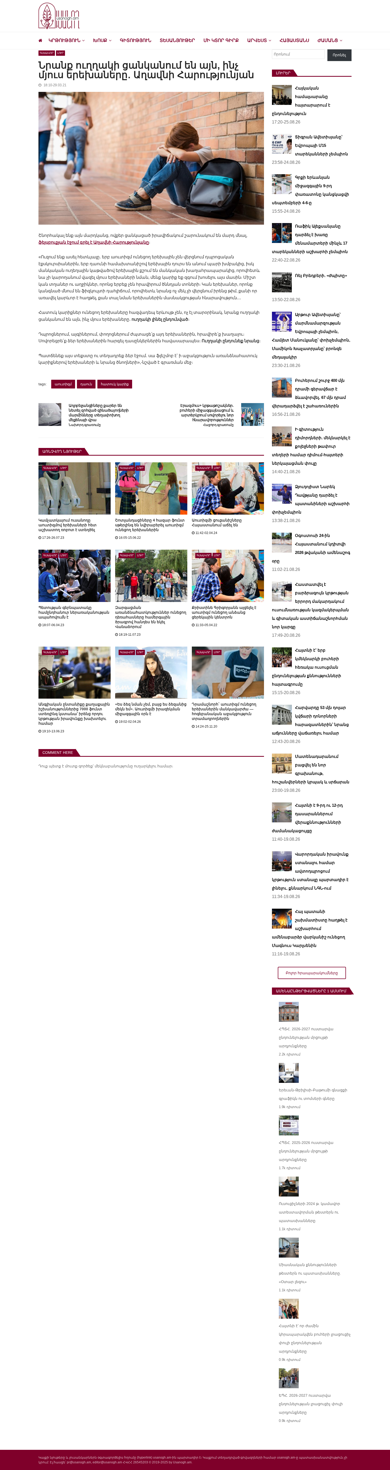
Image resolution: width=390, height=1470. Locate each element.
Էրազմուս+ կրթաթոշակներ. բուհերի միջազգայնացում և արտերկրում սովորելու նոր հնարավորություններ (206, 412)
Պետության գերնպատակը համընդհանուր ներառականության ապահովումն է (73, 612)
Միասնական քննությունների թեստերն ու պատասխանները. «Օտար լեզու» (310, 1273)
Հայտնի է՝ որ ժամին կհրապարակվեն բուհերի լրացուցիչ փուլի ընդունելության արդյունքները (315, 1338)
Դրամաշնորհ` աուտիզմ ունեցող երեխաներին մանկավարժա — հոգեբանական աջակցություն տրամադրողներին (224, 711)
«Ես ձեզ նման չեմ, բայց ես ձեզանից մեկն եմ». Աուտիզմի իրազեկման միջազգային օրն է (151, 709)
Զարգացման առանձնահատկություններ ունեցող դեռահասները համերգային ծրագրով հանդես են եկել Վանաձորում (150, 617)
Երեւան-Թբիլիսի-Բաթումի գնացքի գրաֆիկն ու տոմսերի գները (313, 1094)
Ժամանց (328, 40)
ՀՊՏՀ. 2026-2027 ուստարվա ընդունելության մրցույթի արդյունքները (306, 1037)
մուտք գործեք (79, 766)
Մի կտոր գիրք (221, 40)
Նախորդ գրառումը (85, 425)
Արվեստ (257, 40)
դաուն (86, 384)
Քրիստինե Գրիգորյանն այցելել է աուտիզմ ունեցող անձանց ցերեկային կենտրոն (224, 612)
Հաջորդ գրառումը (218, 425)
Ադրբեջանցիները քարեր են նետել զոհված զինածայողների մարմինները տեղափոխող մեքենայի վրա (99, 412)
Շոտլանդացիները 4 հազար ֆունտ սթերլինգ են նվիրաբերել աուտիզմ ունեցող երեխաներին (150, 525)
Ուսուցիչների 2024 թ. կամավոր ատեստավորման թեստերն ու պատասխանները (309, 1212)
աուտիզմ (63, 384)
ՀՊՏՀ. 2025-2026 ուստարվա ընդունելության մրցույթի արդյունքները (306, 1151)
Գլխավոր (47, 53)
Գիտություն (135, 40)
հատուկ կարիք (115, 384)
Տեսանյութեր (177, 40)
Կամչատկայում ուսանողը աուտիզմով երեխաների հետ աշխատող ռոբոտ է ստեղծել (67, 525)
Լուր (60, 53)
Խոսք (100, 40)
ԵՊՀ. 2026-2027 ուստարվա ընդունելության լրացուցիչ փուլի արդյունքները (311, 1404)
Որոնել (339, 55)
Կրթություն (64, 40)
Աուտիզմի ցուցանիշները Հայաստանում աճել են (217, 522)
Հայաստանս (294, 40)
